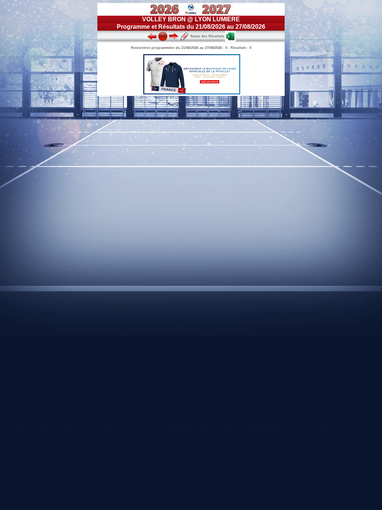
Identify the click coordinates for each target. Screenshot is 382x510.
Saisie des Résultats (206, 36)
